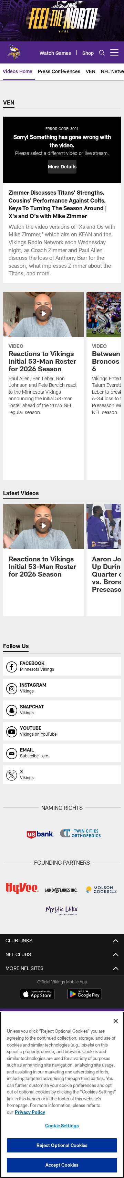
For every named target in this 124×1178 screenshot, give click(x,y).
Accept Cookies (62, 1165)
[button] (62, 167)
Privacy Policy (30, 1112)
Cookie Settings (62, 1125)
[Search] (102, 52)
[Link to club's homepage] (14, 49)
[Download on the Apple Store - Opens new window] (37, 995)
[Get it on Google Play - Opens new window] (85, 997)
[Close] (115, 1021)
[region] (62, 1094)
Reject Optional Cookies (62, 1145)
